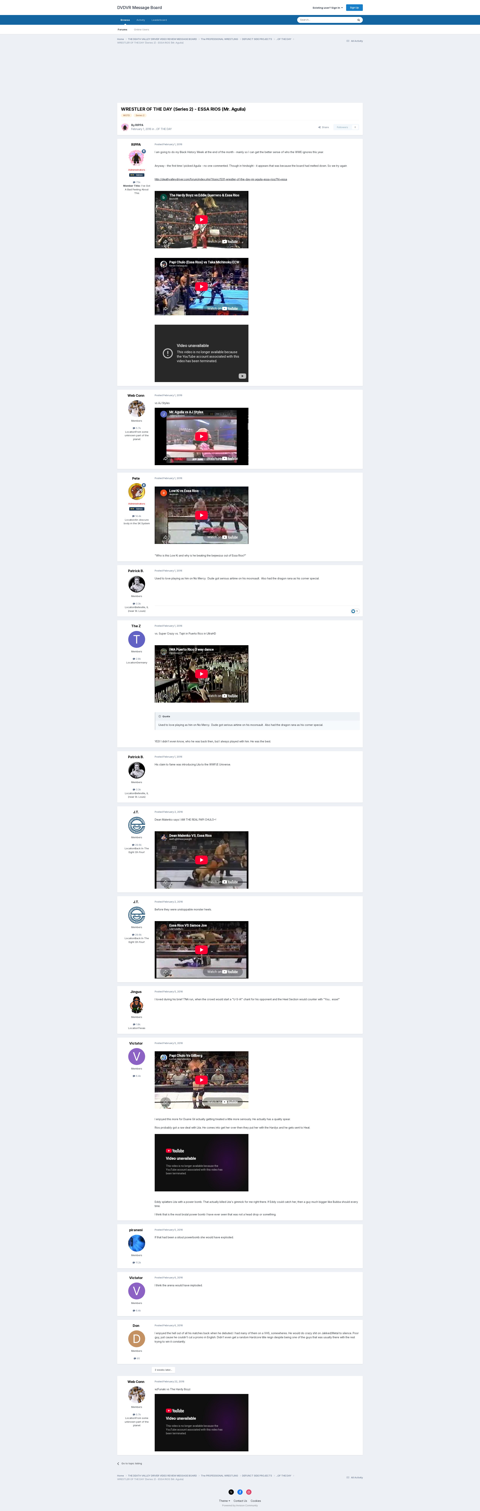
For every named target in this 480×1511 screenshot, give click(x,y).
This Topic (344, 19)
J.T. (136, 812)
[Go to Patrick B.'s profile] (136, 584)
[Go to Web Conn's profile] (136, 408)
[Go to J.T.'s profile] (136, 825)
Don (136, 1326)
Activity (140, 19)
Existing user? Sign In (327, 7)
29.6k (138, 844)
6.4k (138, 1075)
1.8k (137, 1024)
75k (137, 182)
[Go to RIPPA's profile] (125, 127)
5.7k (138, 428)
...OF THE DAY (163, 129)
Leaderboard (159, 19)
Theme (224, 1500)
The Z (136, 626)
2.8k (138, 658)
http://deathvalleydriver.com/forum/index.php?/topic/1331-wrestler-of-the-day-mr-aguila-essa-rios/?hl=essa (221, 179)
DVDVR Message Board (139, 7)
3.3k (138, 603)
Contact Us (240, 1500)
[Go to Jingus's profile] (136, 1005)
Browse (125, 19)
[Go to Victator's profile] (136, 1056)
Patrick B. (136, 571)
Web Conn (136, 395)
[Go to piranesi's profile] (136, 1243)
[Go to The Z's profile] (136, 639)
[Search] (359, 20)
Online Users (141, 29)
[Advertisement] (185, 76)
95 (138, 1358)
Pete (136, 478)
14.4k (138, 515)
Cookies (256, 1500)
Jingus (136, 992)
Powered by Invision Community (240, 1505)
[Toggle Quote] (160, 716)
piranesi (136, 1230)
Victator (136, 1043)
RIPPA (139, 125)
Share (324, 127)
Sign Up (354, 7)
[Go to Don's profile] (136, 1338)
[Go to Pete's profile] (136, 491)
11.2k (138, 1262)
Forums (122, 29)
